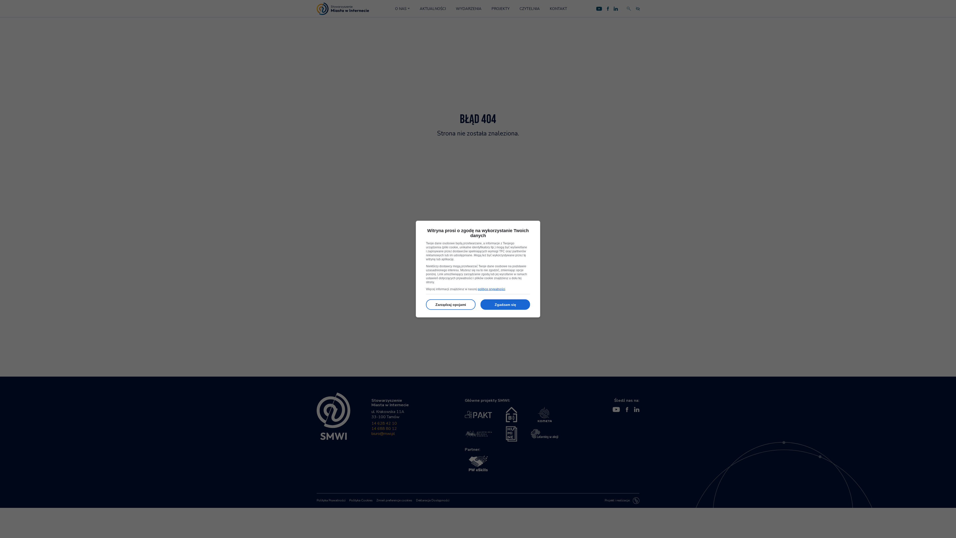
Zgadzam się (505, 304)
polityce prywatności (491, 289)
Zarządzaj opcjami (450, 304)
